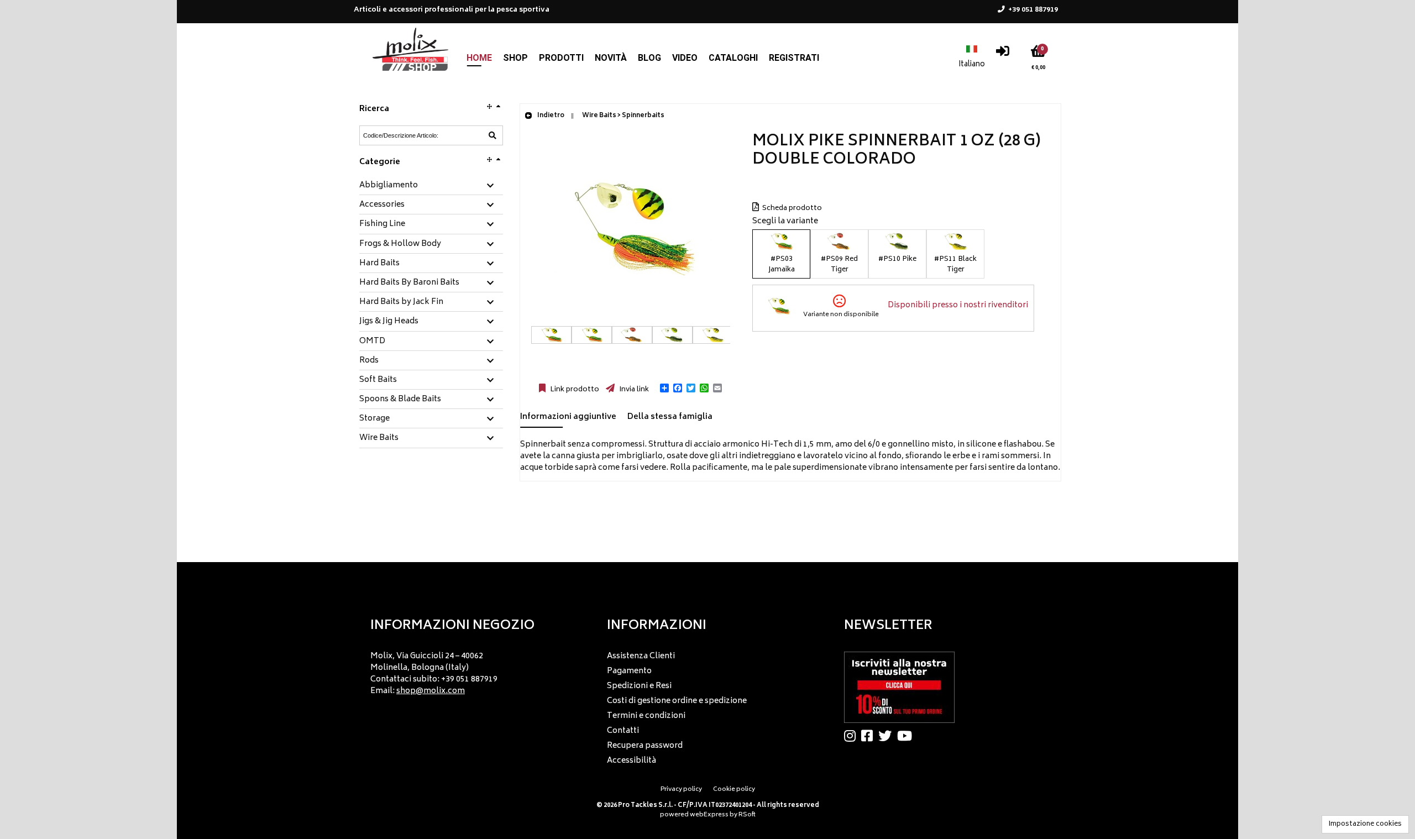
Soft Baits (378, 380)
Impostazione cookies (1365, 824)
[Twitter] (887, 735)
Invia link (633, 390)
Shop (515, 58)
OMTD (372, 342)
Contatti (623, 731)
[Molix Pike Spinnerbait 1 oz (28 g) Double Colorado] (630, 320)
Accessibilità (631, 761)
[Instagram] (852, 735)
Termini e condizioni (646, 716)
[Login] (1002, 54)
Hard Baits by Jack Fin (401, 302)
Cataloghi (733, 58)
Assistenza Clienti (641, 656)
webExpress (709, 815)
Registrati (794, 58)
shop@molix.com (430, 691)
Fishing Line (382, 224)
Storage (374, 419)
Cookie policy (734, 789)
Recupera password (645, 746)
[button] (664, 388)
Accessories (382, 205)
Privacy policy (681, 789)
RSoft (747, 815)
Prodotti (561, 58)
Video (685, 58)
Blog (649, 58)
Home (479, 58)
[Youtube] (907, 735)
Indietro (550, 116)
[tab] (431, 186)
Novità (611, 58)
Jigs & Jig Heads (388, 322)
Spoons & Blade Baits (400, 400)
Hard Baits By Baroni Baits (409, 283)
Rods (369, 361)
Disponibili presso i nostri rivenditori (958, 305)
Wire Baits (379, 438)
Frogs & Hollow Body (400, 244)
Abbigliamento (388, 186)
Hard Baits (379, 264)
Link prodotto (573, 390)
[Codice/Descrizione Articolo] (492, 135)
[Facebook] (869, 735)
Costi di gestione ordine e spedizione (677, 701)
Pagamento (629, 671)
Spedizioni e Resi (639, 686)
